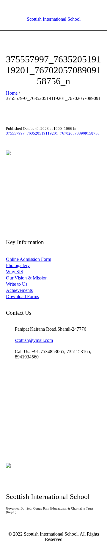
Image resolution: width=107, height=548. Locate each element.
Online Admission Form (28, 259)
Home (12, 93)
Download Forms (22, 296)
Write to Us (16, 284)
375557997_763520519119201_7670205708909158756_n (55, 133)
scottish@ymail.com (34, 340)
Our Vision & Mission (27, 277)
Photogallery (18, 265)
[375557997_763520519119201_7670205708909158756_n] (53, 182)
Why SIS (14, 271)
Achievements (19, 290)
